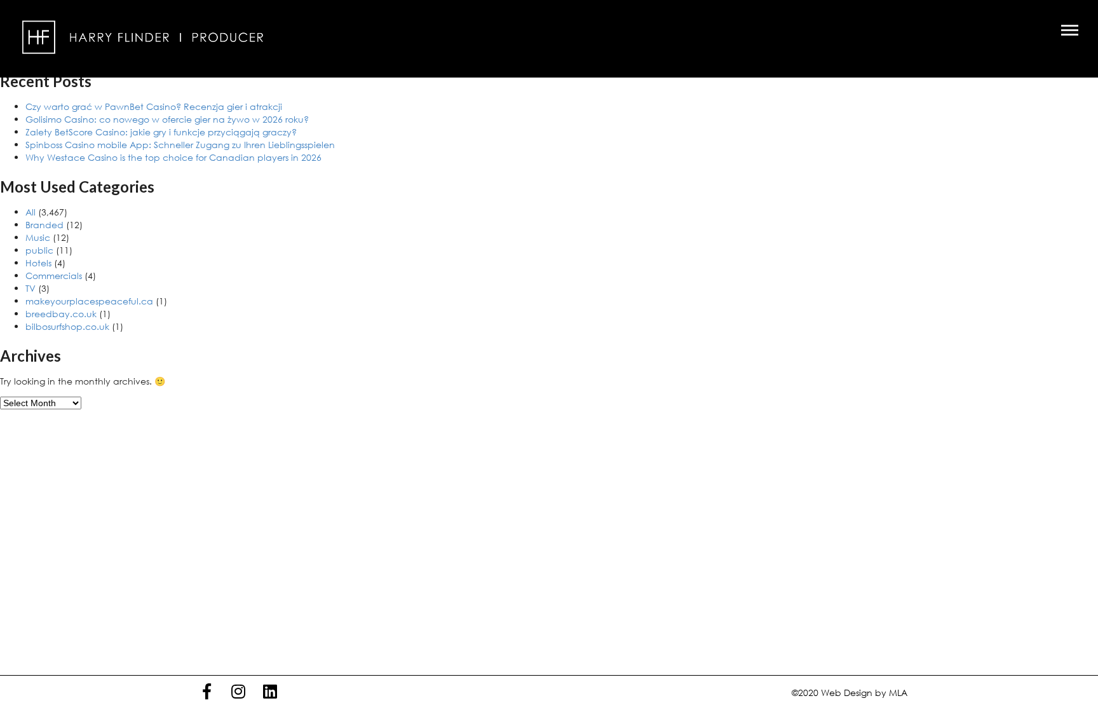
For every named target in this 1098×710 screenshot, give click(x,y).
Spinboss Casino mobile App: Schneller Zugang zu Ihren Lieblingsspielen (180, 145)
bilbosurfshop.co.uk (67, 326)
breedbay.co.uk (61, 314)
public (39, 250)
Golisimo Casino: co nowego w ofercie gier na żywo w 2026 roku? (167, 119)
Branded (44, 225)
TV (30, 288)
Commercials (53, 276)
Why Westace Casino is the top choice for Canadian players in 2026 (173, 157)
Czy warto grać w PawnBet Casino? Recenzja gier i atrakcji (153, 106)
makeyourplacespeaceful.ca (89, 301)
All (30, 212)
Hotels (38, 263)
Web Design (846, 692)
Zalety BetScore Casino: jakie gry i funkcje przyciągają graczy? (161, 132)
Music (37, 237)
